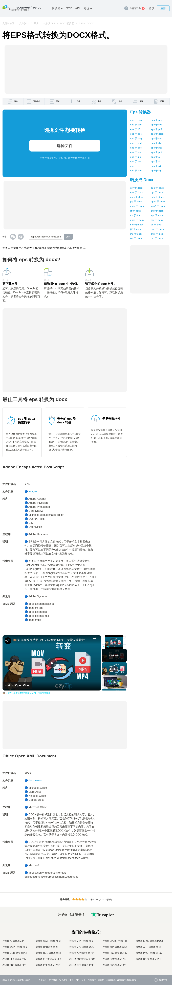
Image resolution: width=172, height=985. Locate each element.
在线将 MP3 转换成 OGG (81, 947)
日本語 (156, 939)
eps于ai (155, 157)
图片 (36, 23)
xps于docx (157, 215)
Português (157, 949)
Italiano (156, 942)
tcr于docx (136, 215)
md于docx (136, 233)
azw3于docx (158, 206)
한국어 (156, 962)
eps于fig (156, 170)
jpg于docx (136, 201)
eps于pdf (156, 129)
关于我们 (42, 980)
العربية (155, 926)
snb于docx (157, 210)
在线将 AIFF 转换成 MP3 (148, 947)
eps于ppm (157, 120)
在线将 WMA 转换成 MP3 (15, 947)
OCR (69, 8)
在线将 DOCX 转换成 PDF (149, 959)
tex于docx (136, 238)
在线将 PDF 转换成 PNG (48, 965)
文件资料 (24, 23)
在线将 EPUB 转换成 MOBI (149, 941)
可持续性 (92, 980)
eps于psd (136, 124)
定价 (86, 8)
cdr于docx (157, 220)
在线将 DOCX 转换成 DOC (82, 959)
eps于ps (135, 166)
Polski (155, 965)
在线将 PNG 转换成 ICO (114, 965)
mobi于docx (137, 206)
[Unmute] (108, 647)
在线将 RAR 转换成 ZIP (47, 947)
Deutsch (156, 932)
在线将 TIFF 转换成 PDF (81, 965)
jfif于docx (135, 229)
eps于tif (155, 161)
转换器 (140, 112)
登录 (151, 8)
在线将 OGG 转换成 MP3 (48, 953)
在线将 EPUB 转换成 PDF (115, 941)
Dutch (155, 952)
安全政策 (63, 980)
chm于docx (157, 233)
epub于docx (158, 201)
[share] (94, 638)
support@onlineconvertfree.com (121, 980)
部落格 (101, 980)
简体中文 (157, 959)
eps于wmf (136, 152)
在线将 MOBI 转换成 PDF (15, 953)
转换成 (56, 8)
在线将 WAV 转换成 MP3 (48, 941)
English (156, 919)
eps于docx (157, 133)
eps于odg (136, 138)
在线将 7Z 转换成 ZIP (13, 941)
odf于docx (157, 238)
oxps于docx (137, 220)
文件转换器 (8, 23)
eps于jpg (135, 157)
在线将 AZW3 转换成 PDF (82, 953)
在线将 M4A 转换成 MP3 (81, 941)
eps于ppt (156, 152)
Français (156, 936)
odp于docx (157, 187)
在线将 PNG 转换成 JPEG (149, 953)
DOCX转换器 (67, 23)
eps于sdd (136, 143)
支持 (72, 980)
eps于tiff (135, 129)
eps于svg (156, 124)
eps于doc (136, 133)
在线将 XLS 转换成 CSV (14, 959)
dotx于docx (136, 197)
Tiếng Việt (157, 946)
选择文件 (65, 145)
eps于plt (156, 166)
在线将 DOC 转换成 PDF (115, 959)
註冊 (87, 158)
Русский (156, 922)
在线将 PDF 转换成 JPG (14, 965)
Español (156, 929)
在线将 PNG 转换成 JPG (115, 953)
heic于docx (136, 224)
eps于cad (136, 170)
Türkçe (156, 955)
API (77, 8)
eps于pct (156, 147)
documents (35, 780)
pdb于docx (157, 197)
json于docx (157, 229)
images (33, 491)
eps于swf (135, 161)
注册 (163, 8)
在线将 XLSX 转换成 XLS (48, 959)
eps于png (136, 120)
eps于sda (156, 138)
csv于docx (136, 187)
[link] (8, 640)
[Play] (104, 647)
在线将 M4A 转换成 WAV (115, 947)
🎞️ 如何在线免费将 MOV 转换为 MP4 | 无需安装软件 (49, 639)
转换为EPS (49, 23)
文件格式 (53, 980)
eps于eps (136, 147)
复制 (68, 236)
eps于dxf (156, 143)
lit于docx (135, 210)
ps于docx (156, 224)
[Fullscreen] (124, 647)
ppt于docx (157, 192)
